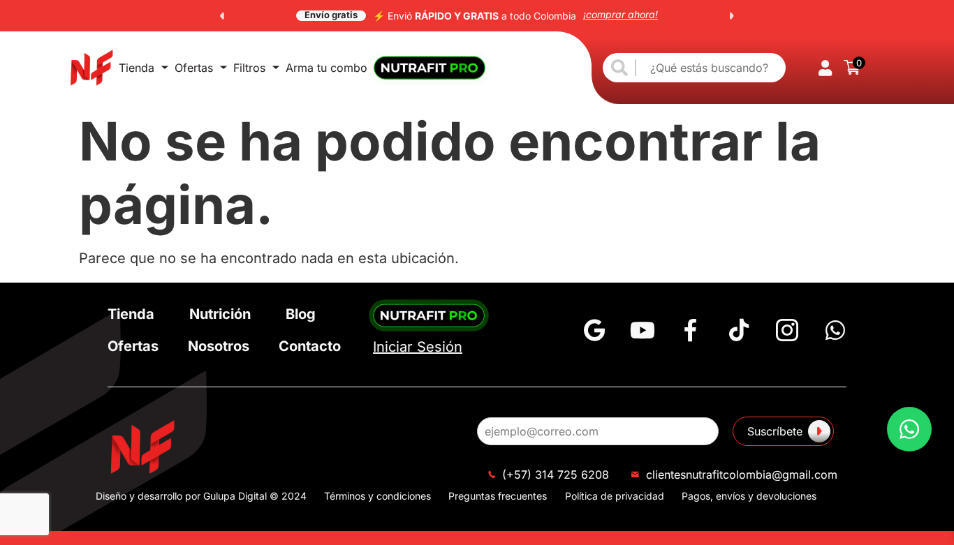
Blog (301, 314)
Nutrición (220, 314)
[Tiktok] (739, 330)
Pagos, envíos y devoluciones (749, 496)
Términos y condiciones (377, 496)
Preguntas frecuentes (497, 496)
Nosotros (218, 346)
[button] (222, 16)
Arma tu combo (326, 68)
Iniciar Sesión (417, 346)
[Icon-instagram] (787, 330)
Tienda (136, 68)
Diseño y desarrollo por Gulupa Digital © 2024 (201, 496)
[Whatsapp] (835, 330)
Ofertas (194, 68)
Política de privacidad (614, 496)
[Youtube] (642, 330)
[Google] (594, 330)
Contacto (310, 346)
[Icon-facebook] (691, 330)
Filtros (249, 68)
